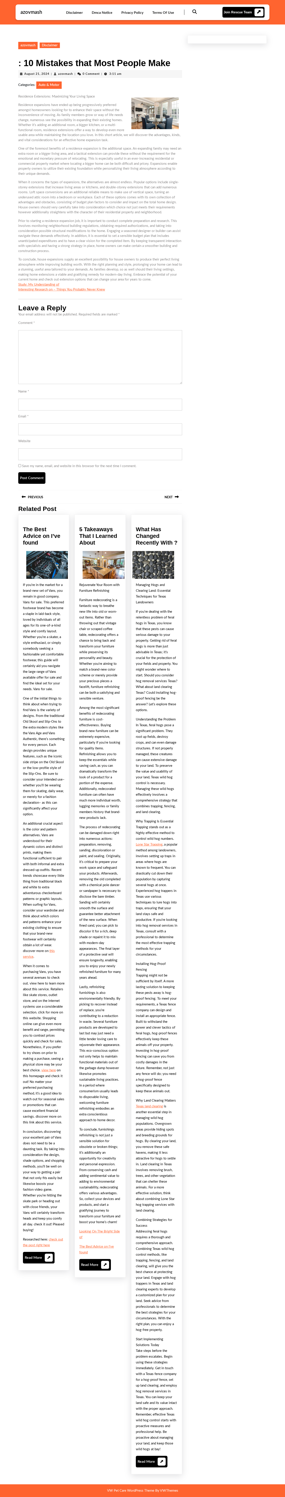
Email (23, 416)
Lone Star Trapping (149, 844)
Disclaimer (74, 12)
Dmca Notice (102, 12)
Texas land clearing (149, 1106)
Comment (26, 323)
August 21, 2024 (36, 74)
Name (23, 391)
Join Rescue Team (238, 12)
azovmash (31, 12)
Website (24, 441)
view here (48, 1070)
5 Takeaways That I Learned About (98, 536)
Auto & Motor (49, 85)
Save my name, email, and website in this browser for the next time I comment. (79, 466)
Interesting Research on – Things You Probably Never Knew (61, 289)
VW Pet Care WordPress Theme (130, 1490)
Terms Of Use (163, 12)
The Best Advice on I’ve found (41, 536)
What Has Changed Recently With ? (156, 536)
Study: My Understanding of (38, 284)
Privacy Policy (132, 12)
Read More (38, 1259)
